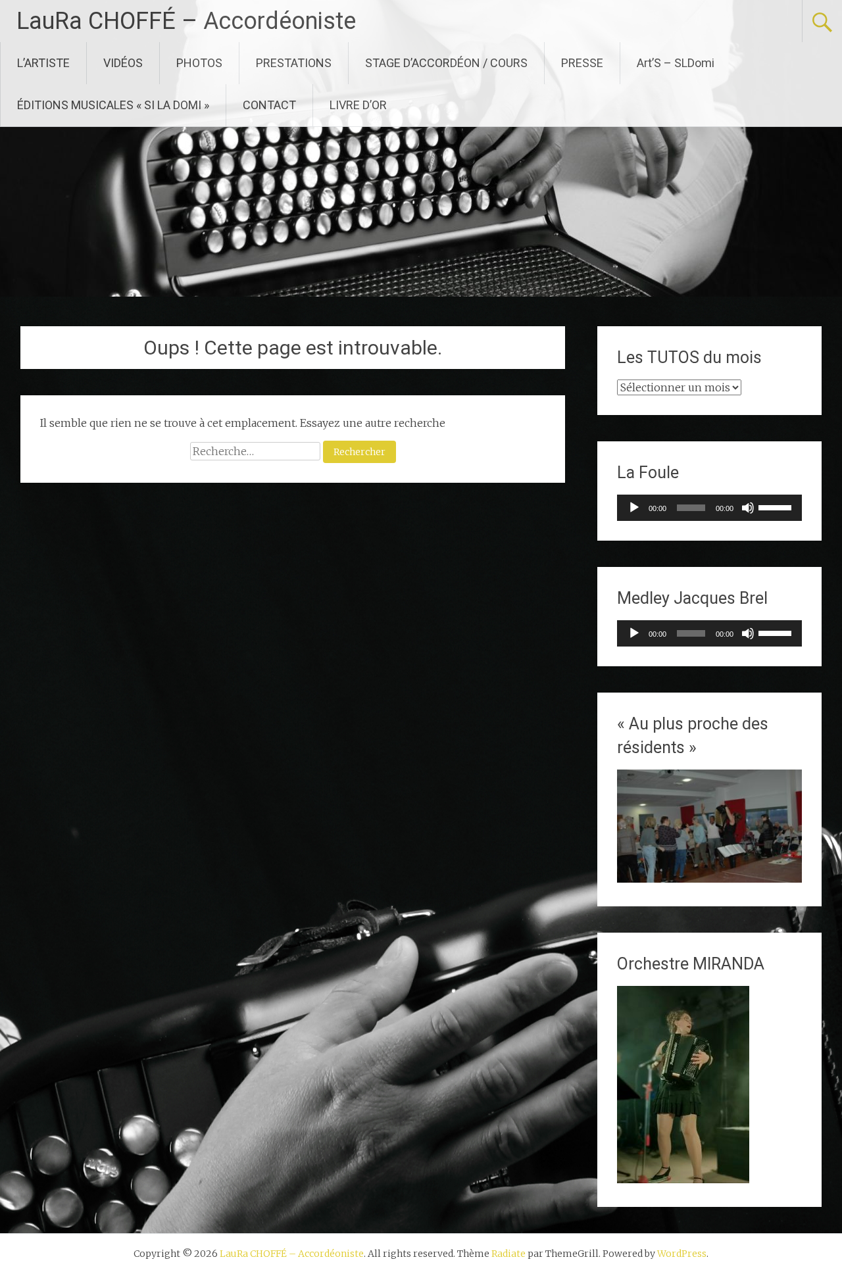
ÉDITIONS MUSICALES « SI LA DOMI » (113, 105)
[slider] (776, 506)
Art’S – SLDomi (675, 63)
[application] (709, 508)
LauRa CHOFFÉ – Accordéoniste (186, 21)
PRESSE (582, 63)
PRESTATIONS (294, 63)
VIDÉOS (123, 63)
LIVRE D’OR (358, 105)
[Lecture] (634, 507)
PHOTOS (199, 63)
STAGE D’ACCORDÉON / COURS (446, 63)
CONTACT (269, 105)
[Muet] (748, 507)
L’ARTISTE (43, 63)
